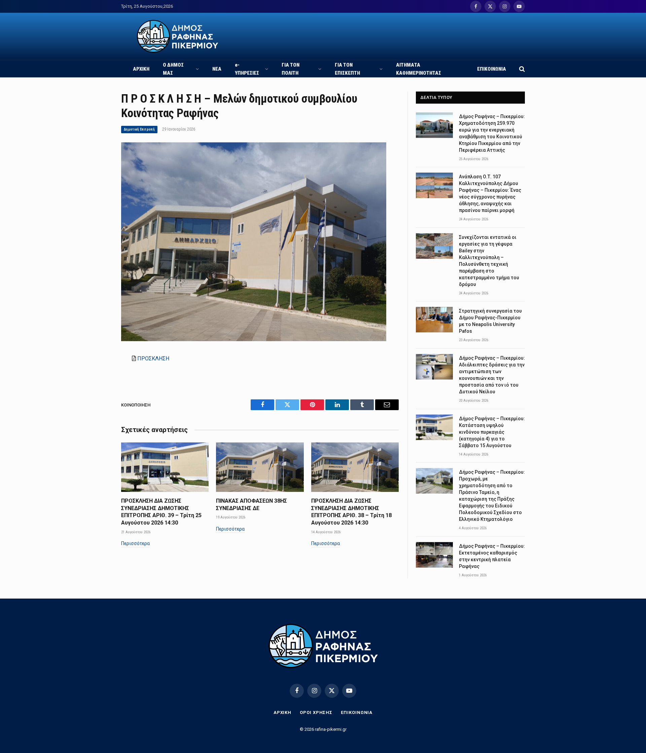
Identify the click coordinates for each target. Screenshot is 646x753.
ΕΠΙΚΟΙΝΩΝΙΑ (491, 69)
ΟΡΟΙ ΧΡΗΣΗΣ (316, 712)
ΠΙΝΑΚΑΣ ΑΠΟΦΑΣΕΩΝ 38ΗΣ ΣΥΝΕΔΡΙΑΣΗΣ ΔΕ (251, 504)
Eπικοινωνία (356, 712)
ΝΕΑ (216, 69)
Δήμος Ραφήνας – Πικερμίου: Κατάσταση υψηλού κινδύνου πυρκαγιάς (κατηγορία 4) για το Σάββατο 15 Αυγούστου (492, 432)
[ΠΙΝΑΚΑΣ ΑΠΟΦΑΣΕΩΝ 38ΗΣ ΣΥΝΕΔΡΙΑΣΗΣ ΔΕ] (259, 467)
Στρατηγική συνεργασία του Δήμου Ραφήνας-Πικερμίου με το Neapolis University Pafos (490, 321)
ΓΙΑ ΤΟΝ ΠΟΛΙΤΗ (290, 69)
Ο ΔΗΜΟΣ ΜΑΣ (173, 69)
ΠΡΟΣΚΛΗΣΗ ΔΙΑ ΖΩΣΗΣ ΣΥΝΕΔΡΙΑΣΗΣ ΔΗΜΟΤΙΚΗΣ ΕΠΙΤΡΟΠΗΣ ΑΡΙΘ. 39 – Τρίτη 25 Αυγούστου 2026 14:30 (161, 512)
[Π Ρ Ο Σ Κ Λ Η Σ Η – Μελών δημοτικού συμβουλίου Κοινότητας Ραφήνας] (253, 339)
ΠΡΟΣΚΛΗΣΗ (153, 358)
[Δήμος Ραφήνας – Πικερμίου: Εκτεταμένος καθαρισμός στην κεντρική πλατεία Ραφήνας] (434, 555)
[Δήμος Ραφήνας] (177, 36)
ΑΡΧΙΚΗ (141, 69)
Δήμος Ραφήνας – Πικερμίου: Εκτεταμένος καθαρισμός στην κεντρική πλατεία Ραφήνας (492, 556)
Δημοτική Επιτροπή (139, 129)
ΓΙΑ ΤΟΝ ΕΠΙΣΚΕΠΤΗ (347, 69)
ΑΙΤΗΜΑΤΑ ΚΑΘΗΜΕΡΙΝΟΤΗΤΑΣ (418, 69)
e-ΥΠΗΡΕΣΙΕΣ (247, 69)
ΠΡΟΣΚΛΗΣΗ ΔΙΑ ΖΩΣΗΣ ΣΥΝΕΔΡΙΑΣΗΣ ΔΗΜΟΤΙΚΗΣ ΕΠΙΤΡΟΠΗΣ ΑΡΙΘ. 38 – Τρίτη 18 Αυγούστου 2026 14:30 (351, 512)
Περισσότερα (135, 543)
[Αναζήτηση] (521, 68)
